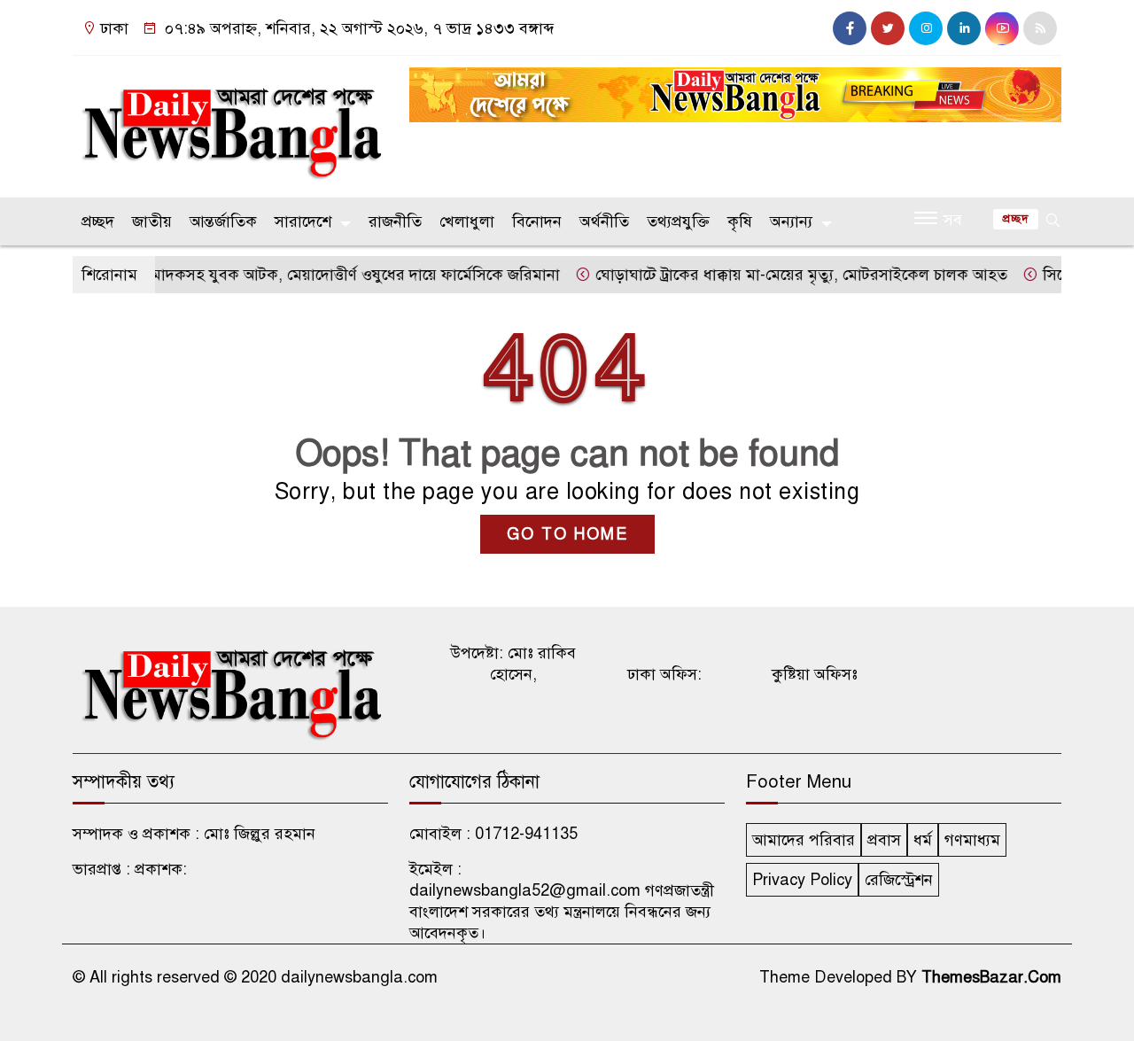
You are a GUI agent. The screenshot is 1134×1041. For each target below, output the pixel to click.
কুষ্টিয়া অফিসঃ (815, 674)
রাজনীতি (395, 221)
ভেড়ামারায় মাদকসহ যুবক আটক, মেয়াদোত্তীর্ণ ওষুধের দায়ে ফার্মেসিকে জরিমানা (302, 274)
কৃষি (739, 221)
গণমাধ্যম (972, 840)
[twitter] (888, 28)
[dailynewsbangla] (230, 122)
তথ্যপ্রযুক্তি (678, 221)
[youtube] (1002, 28)
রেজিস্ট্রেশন (899, 880)
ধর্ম (922, 840)
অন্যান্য (791, 221)
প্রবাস (884, 840)
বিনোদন (537, 221)
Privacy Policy (802, 880)
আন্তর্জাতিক (223, 221)
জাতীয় (152, 221)
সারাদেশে (303, 221)
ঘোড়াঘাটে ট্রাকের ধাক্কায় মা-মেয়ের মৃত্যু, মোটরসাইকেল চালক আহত (783, 274)
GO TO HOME (567, 534)
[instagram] (926, 28)
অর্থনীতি (604, 221)
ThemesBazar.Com (991, 977)
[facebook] (849, 28)
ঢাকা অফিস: (664, 674)
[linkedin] (964, 28)
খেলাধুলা (466, 221)
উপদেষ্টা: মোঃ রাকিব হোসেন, (513, 663)
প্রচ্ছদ (98, 221)
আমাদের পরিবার (803, 840)
